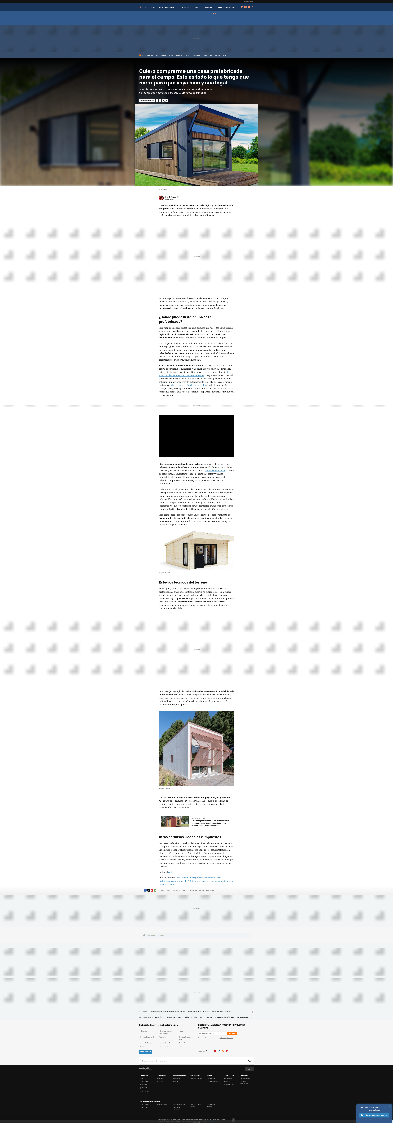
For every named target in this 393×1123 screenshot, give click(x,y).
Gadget (205, 55)
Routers (142, 1047)
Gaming (217, 55)
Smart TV (182, 1043)
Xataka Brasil (144, 1107)
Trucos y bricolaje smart (185, 1038)
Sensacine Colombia (176, 1108)
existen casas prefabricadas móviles (188, 385)
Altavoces (179, 55)
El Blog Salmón (245, 1078)
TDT (156, 55)
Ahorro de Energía (146, 1043)
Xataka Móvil (144, 1081)
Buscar (249, 1061)
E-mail (166, 100)
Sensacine (176, 1078)
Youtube (249, 7)
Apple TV (187, 55)
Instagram (245, 7)
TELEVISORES (150, 7)
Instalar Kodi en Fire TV (174, 1017)
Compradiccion (229, 1084)
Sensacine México (179, 1104)
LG (211, 55)
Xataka (142, 1078)
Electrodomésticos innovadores (165, 1032)
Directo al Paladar (196, 1078)
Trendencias (228, 1078)
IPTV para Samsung (243, 1017)
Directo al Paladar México (196, 1105)
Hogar (185, 890)
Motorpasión (211, 1078)
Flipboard (242, 7)
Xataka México (144, 1104)
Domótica (196, 55)
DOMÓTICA (208, 7)
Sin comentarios (148, 100)
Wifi (180, 1047)
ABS (170, 871)
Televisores (143, 1031)
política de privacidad (226, 1038)
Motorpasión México (211, 1105)
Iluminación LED (164, 1043)
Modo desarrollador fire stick (224, 1017)
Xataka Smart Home (144, 1088)
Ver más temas (145, 1052)
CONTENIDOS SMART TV (168, 7)
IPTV (201, 1017)
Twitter (252, 7)
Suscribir (232, 1033)
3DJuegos (160, 1078)
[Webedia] (249, 1)
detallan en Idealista (215, 470)
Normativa (210, 890)
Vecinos (163, 55)
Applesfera (143, 1084)
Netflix (171, 55)
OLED (224, 55)
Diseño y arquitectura (174, 890)
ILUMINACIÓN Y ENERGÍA (225, 7)
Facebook (157, 100)
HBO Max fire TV (159, 1017)
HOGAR (197, 7)
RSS (223, 1050)
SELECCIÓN (186, 7)
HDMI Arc (209, 1017)
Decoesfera (227, 1081)
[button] (172, 197)
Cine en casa (163, 1047)
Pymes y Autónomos (244, 1082)
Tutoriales (162, 1037)
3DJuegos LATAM (162, 1104)
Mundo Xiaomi (144, 1092)
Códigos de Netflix (191, 1017)
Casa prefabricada (197, 890)
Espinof (175, 1081)
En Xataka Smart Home (198, 818)
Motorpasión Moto (213, 1081)
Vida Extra (160, 1081)
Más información (211, 1121)
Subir (248, 1069)
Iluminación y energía (147, 1037)
